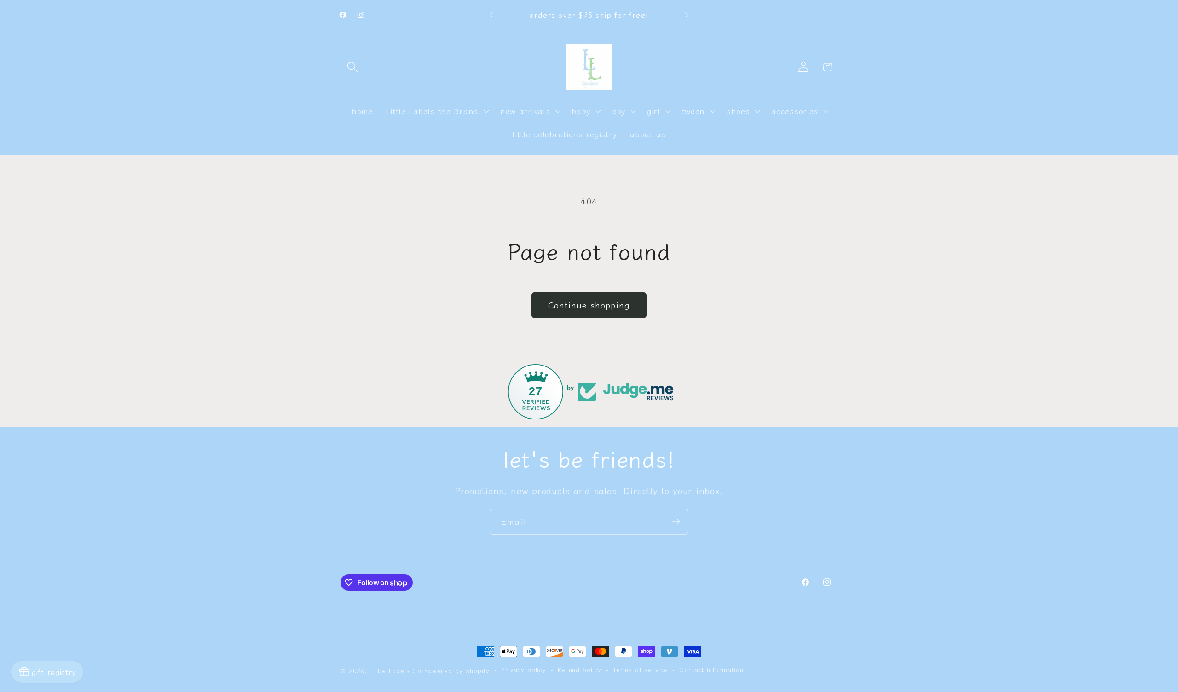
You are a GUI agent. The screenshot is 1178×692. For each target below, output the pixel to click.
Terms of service (640, 669)
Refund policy (579, 669)
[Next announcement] (686, 15)
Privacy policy (523, 669)
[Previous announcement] (491, 15)
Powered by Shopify (457, 670)
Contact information (711, 669)
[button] (353, 67)
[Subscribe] (676, 522)
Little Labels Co (396, 670)
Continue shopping (589, 305)
